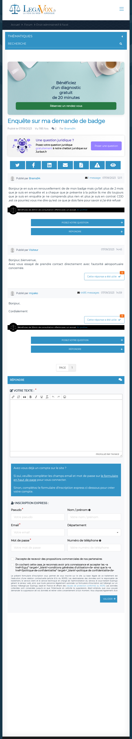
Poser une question (106, 145)
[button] (13, 397)
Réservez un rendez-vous (66, 105)
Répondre (75, 231)
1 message (94, 177)
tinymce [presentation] (115, 454)
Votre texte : (24, 390)
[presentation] (13, 397)
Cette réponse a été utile (105, 275)
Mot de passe (20, 540)
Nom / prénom (77, 510)
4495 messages (89, 292)
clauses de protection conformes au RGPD (86, 586)
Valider (108, 599)
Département (76, 525)
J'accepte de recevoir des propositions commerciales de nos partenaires (58, 559)
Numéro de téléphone (83, 540)
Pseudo (16, 510)
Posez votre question (75, 222)
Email (15, 525)
